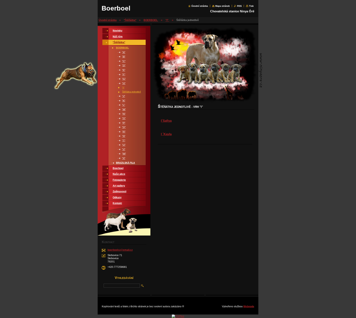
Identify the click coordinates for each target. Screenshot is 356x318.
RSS (239, 6)
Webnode (248, 306)
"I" (167, 20)
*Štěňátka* (130, 20)
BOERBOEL (151, 20)
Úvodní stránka (199, 6)
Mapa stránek (222, 6)
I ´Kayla (166, 134)
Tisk (251, 6)
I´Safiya (166, 120)
